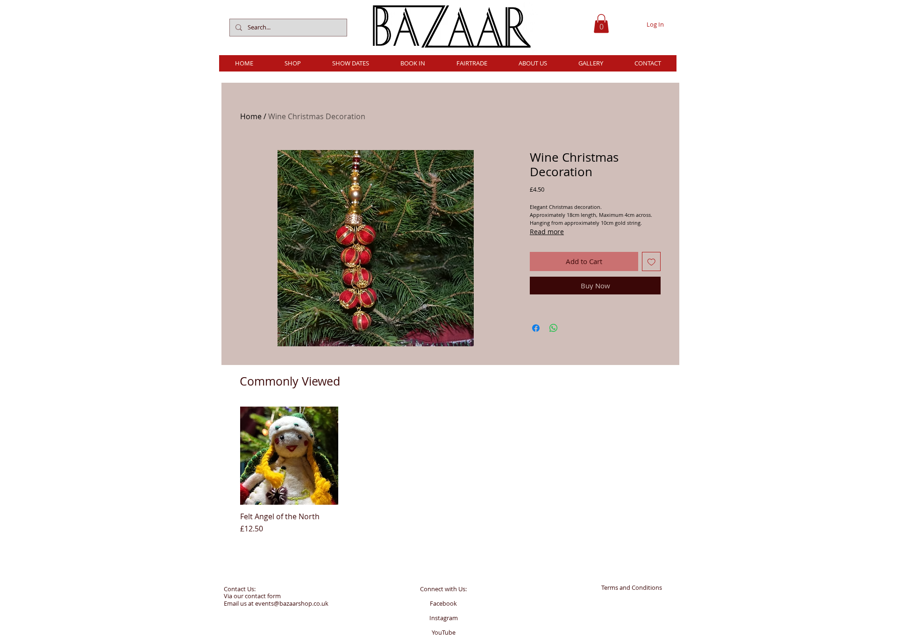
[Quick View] (289, 456)
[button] (601, 23)
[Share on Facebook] (535, 328)
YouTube (444, 632)
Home (251, 116)
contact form (263, 596)
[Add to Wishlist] (651, 261)
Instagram (443, 618)
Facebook (443, 603)
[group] (450, 470)
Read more (547, 231)
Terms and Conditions (631, 587)
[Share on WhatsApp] (553, 328)
